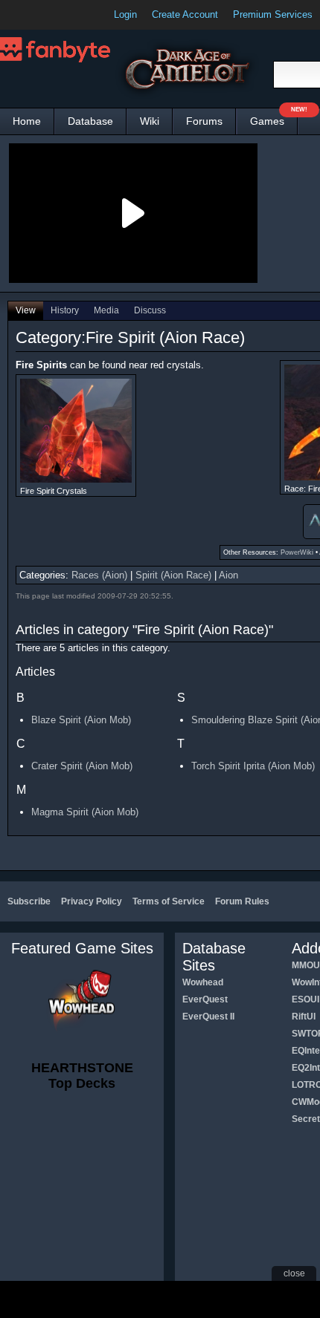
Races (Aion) (99, 575)
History (65, 310)
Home (27, 121)
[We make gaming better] (47, 15)
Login (125, 14)
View (26, 310)
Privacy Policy (91, 901)
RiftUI (304, 1016)
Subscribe (29, 901)
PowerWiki (297, 552)
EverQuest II (208, 1016)
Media (106, 310)
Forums (204, 121)
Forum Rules (242, 901)
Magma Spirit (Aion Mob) (84, 812)
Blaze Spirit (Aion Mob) (81, 719)
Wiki (149, 121)
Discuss (150, 310)
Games (274, 117)
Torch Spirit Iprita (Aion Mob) (253, 765)
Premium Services (273, 14)
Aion (228, 575)
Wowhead (202, 982)
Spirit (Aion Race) (173, 575)
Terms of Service (168, 901)
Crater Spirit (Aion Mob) (81, 765)
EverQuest (205, 999)
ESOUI (305, 999)
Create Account (185, 14)
